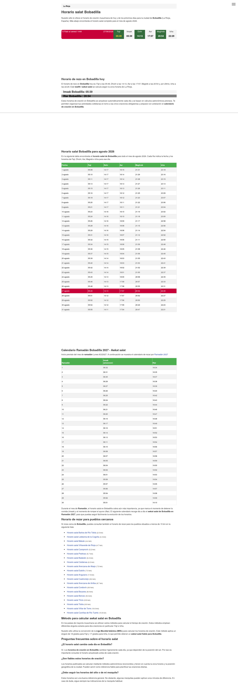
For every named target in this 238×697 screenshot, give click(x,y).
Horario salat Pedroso (76, 553)
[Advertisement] (119, 60)
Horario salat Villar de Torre (79, 608)
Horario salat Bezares (76, 591)
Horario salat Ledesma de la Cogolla (83, 536)
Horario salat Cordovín (77, 587)
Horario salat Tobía (75, 604)
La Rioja (66, 6)
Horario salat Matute (76, 541)
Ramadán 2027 (161, 354)
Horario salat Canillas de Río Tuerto (82, 612)
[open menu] (234, 4)
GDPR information (69, 693)
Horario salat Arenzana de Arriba (81, 583)
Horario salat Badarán (76, 557)
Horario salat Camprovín (77, 549)
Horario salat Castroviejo (78, 578)
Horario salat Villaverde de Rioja (81, 545)
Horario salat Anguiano (77, 574)
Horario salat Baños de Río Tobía (81, 532)
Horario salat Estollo (76, 570)
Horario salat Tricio (75, 600)
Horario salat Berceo (76, 595)
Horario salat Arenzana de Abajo (81, 566)
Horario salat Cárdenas (77, 562)
